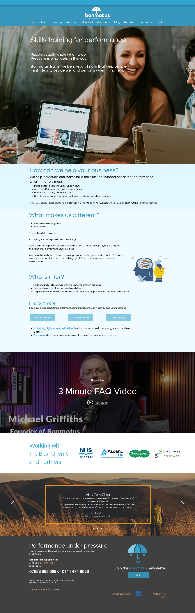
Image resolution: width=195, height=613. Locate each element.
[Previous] (12, 504)
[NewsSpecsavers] (94, 528)
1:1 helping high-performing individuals (55, 328)
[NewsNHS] (101, 528)
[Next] (182, 504)
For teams (39, 335)
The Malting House (50, 589)
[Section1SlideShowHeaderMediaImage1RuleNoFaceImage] (97, 528)
